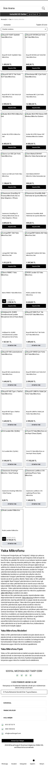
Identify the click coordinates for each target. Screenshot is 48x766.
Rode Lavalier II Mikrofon (10, 530)
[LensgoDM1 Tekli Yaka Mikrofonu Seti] (12, 242)
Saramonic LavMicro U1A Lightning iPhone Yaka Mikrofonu (34, 493)
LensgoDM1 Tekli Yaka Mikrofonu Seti (9, 254)
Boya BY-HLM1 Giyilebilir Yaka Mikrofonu (11, 56)
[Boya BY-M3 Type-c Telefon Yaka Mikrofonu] (12, 400)
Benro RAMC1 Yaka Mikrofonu (12, 293)
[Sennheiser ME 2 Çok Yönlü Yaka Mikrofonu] (36, 83)
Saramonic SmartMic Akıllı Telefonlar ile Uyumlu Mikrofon (36, 215)
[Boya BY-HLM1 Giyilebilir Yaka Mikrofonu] (12, 44)
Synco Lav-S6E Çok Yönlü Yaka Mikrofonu (12, 175)
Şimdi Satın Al (33, 14)
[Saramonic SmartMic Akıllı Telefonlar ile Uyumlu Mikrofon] (36, 202)
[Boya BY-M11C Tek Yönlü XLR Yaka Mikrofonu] (12, 83)
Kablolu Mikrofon (19, 19)
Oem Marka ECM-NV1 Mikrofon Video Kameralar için (36, 175)
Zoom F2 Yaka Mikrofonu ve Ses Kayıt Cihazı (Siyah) (35, 452)
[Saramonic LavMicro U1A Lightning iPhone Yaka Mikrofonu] (36, 479)
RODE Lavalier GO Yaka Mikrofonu (33, 294)
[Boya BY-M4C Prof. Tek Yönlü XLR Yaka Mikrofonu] (36, 321)
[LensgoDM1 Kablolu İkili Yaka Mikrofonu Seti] (36, 242)
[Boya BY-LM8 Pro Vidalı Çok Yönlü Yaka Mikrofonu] (36, 400)
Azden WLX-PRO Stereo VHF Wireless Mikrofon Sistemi (35, 135)
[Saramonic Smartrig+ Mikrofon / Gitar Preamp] (12, 479)
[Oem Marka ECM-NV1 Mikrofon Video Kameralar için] (36, 162)
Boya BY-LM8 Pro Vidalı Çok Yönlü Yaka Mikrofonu (35, 413)
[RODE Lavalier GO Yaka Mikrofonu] (36, 281)
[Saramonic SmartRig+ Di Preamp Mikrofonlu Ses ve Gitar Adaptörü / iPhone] (12, 202)
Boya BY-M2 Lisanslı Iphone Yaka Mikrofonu (11, 373)
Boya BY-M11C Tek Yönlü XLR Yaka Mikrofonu (11, 96)
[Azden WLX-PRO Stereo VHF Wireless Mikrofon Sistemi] (36, 123)
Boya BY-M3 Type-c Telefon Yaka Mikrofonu (11, 413)
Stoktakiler (7, 25)
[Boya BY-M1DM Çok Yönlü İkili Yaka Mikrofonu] (36, 44)
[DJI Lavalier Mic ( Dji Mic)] (12, 440)
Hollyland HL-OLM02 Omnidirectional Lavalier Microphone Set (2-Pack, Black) (10, 335)
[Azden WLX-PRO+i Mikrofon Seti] (12, 123)
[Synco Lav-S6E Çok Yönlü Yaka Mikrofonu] (12, 162)
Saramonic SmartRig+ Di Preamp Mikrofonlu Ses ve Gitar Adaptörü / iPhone (10, 216)
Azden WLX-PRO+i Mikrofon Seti (11, 135)
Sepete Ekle (12, 68)
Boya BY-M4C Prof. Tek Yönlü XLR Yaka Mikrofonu (35, 333)
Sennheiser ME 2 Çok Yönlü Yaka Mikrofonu (35, 96)
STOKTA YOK (12, 345)
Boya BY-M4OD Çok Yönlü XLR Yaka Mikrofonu (36, 373)
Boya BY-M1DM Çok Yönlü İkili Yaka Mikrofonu (36, 56)
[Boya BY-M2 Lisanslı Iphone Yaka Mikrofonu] (12, 361)
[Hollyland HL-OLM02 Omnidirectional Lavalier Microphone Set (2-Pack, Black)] (12, 321)
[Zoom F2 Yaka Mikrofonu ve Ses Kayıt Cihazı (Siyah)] (36, 440)
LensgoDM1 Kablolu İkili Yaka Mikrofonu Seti (35, 254)
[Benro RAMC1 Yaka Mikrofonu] (12, 281)
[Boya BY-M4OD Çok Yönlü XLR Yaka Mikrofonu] (36, 361)
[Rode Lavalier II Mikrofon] (12, 519)
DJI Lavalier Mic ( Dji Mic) (10, 451)
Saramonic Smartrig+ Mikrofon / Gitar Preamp (12, 492)
